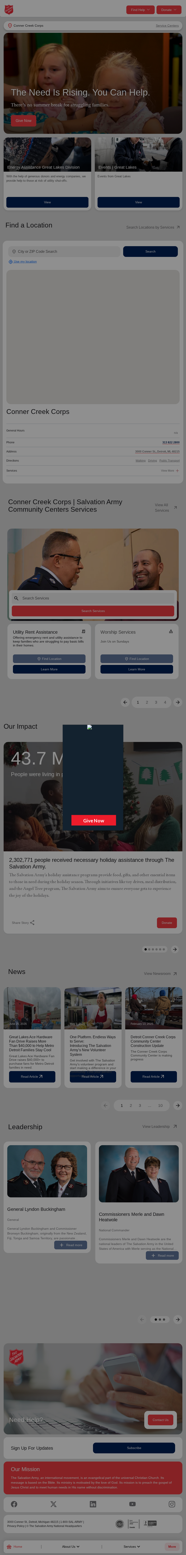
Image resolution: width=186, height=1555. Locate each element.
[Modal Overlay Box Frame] (93, 777)
